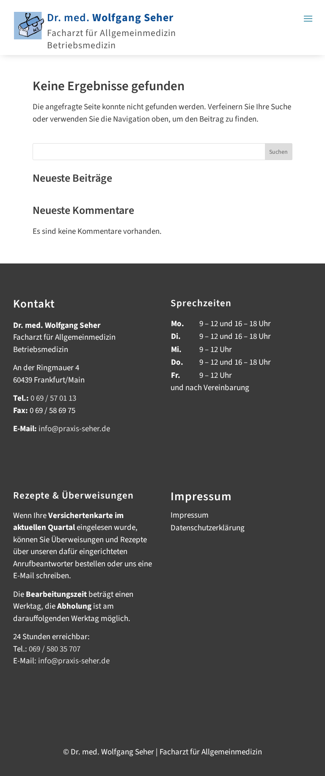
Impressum (190, 517)
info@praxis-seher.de (74, 661)
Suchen (278, 152)
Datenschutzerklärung (208, 529)
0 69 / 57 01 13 (53, 398)
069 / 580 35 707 (54, 649)
